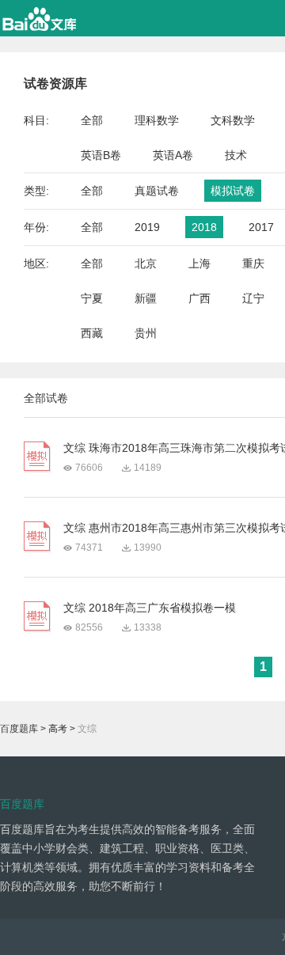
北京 (146, 263)
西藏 (92, 333)
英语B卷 (101, 155)
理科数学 (157, 120)
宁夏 (92, 298)
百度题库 (19, 728)
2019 (147, 227)
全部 (92, 120)
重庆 (253, 263)
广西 (199, 298)
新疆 (146, 298)
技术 (236, 155)
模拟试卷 (233, 190)
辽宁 (253, 298)
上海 (199, 263)
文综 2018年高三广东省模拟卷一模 (149, 607)
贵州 (146, 333)
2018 (204, 227)
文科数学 (233, 120)
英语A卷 (173, 155)
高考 (57, 728)
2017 (261, 227)
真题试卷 (157, 190)
